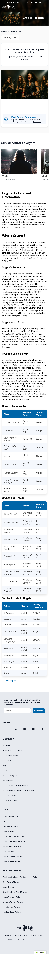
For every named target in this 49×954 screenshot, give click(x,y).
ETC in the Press (9, 795)
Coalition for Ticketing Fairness (16, 785)
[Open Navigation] (45, 7)
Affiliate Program (10, 775)
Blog (5, 765)
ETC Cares (7, 760)
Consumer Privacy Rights (13, 836)
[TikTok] (42, 729)
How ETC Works (9, 851)
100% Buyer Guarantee (12, 750)
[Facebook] (7, 729)
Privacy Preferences (11, 861)
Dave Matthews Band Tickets (15, 892)
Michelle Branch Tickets (13, 902)
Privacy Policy (8, 831)
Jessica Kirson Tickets (12, 912)
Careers (6, 770)
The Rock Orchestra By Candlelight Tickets (21, 877)
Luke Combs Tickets (11, 907)
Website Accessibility (12, 846)
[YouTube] (33, 729)
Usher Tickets (8, 887)
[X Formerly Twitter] (15, 729)
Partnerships (8, 780)
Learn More (37, 122)
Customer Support (11, 816)
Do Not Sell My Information (14, 841)
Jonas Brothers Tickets (12, 897)
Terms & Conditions (11, 826)
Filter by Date (10, 37)
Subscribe (38, 711)
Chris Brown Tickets (11, 882)
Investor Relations (10, 800)
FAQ (4, 821)
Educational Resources (12, 856)
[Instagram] (24, 729)
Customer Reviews (11, 755)
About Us (6, 745)
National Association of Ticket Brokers (19, 790)
